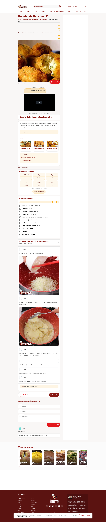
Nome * (20, 404)
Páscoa (32, 512)
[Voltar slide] (19, 458)
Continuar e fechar (85, 515)
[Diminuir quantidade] (52, 202)
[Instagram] (46, 506)
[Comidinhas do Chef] (22, 8)
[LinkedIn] (59, 506)
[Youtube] (56, 506)
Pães (69, 11)
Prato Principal (21, 512)
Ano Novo (33, 508)
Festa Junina (33, 510)
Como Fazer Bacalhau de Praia (28, 157)
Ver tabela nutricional (39, 191)
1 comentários (23, 83)
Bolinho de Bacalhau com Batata (52, 149)
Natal (77, 11)
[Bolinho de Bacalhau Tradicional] (39, 144)
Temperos (33, 500)
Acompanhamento (21, 498)
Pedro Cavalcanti (22, 32)
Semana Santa (43, 19)
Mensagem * (21, 414)
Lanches (20, 508)
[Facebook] (50, 506)
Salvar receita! (55, 81)
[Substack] (62, 506)
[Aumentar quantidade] (56, 202)
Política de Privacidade (54, 512)
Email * (20, 409)
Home (19, 19)
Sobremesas (33, 504)
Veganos (32, 498)
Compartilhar (55, 394)
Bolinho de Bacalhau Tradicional (39, 149)
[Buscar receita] (60, 6)
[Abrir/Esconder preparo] (58, 242)
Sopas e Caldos (34, 502)
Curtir (23, 394)
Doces (51, 11)
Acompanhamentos (60, 11)
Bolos (36, 11)
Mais (84, 11)
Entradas (20, 500)
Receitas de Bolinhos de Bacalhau (31, 19)
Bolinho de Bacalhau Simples (25, 149)
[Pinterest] (53, 506)
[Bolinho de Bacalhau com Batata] (52, 144)
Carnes (43, 11)
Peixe (21, 11)
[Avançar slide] (86, 458)
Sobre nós (52, 511)
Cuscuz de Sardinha (26, 160)
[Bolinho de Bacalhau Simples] (25, 144)
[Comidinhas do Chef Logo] (54, 498)
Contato (56, 511)
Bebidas (28, 11)
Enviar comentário (52, 424)
